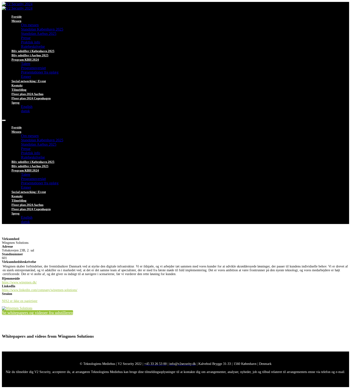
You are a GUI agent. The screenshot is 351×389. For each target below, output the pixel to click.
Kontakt (16, 85)
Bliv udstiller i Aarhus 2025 (29, 55)
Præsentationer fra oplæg (39, 72)
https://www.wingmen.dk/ (19, 282)
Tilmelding (19, 89)
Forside (16, 16)
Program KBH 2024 (25, 59)
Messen (16, 21)
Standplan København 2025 (42, 29)
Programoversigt (33, 68)
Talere (25, 64)
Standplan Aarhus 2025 (38, 34)
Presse (26, 38)
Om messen (30, 25)
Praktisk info (30, 42)
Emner (26, 77)
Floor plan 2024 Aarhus (27, 94)
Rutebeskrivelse (33, 46)
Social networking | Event (28, 81)
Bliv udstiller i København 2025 (32, 51)
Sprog (15, 102)
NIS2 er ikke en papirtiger (19, 301)
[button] (37, 312)
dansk (25, 111)
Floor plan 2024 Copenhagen (31, 98)
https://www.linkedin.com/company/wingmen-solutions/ (39, 290)
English (26, 107)
